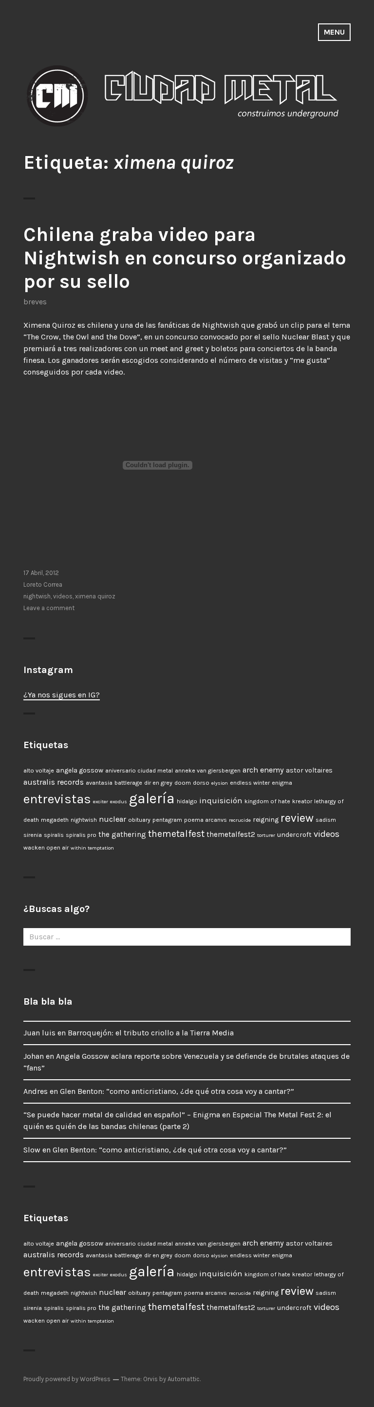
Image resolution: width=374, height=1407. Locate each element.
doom (182, 782)
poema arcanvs (205, 819)
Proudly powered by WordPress (67, 1379)
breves (35, 301)
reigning (266, 819)
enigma (282, 782)
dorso (201, 782)
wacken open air (46, 847)
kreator (302, 801)
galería (152, 798)
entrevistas (57, 799)
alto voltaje (38, 770)
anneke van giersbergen (208, 770)
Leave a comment (49, 608)
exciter (100, 801)
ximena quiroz (95, 596)
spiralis (54, 835)
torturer (266, 835)
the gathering (122, 834)
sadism (326, 819)
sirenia (32, 835)
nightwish (37, 596)
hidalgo (187, 801)
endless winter (250, 782)
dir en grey (158, 782)
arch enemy (263, 769)
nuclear (112, 819)
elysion (219, 783)
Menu (334, 32)
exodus (118, 801)
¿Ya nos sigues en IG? (61, 694)
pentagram (167, 819)
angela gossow (79, 770)
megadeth (55, 819)
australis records (53, 782)
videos (63, 596)
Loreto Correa (42, 584)
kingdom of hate (267, 801)
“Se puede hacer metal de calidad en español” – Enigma (121, 1114)
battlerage (128, 782)
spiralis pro (81, 835)
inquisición (221, 800)
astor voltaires (309, 770)
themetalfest (176, 833)
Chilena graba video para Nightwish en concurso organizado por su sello (184, 258)
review (297, 818)
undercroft (294, 835)
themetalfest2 (230, 834)
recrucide (240, 820)
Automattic (184, 1379)
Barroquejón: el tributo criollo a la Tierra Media (151, 1032)
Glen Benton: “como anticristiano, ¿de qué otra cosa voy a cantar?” (177, 1091)
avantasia (99, 782)
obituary (139, 819)
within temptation (92, 848)
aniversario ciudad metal (139, 770)
